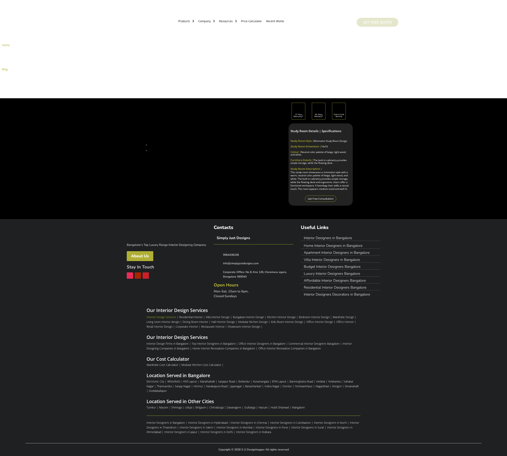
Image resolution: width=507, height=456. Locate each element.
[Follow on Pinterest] (146, 275)
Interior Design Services (161, 317)
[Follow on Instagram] (130, 275)
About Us (140, 256)
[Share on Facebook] (151, 145)
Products (184, 21)
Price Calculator (251, 21)
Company (204, 21)
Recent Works (275, 21)
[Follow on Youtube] (138, 275)
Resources (226, 21)
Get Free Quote (377, 22)
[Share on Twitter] (151, 150)
